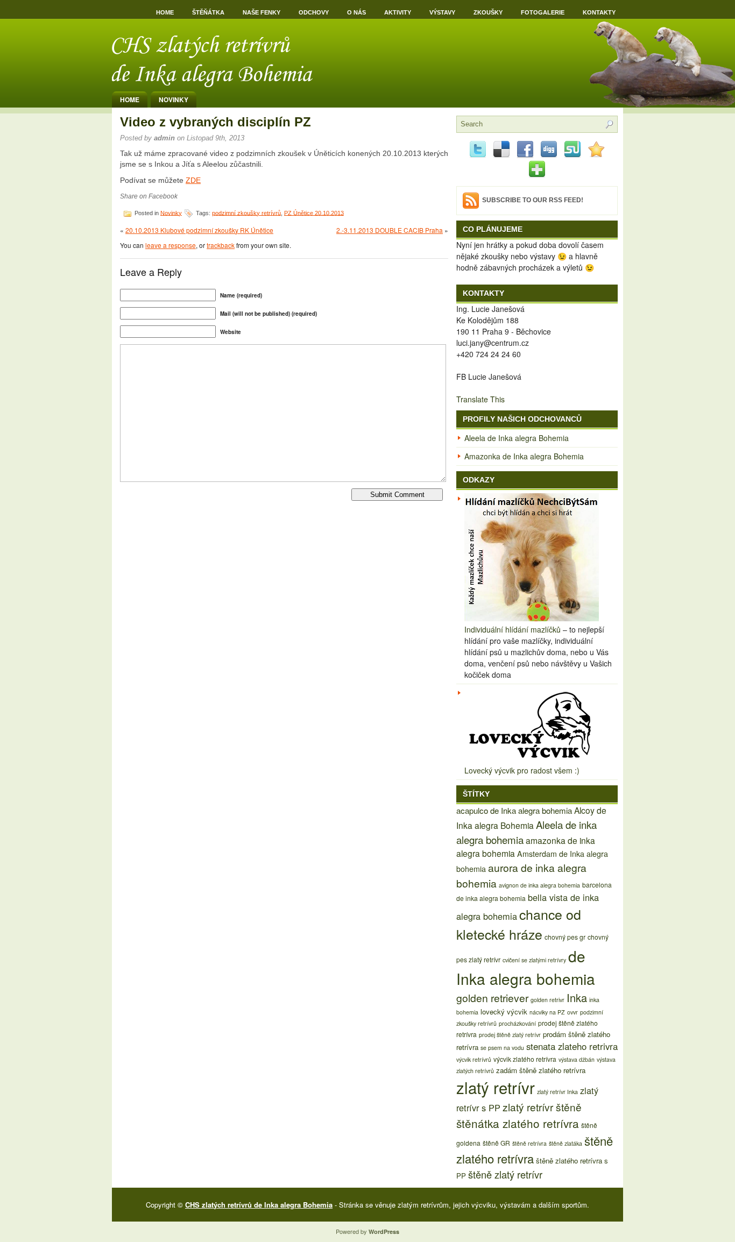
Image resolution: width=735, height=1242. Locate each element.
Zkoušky (488, 12)
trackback (221, 245)
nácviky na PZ (547, 1012)
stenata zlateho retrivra (572, 1046)
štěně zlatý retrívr (505, 1174)
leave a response (170, 245)
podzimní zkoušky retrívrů (246, 212)
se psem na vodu (502, 1048)
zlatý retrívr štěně (542, 1106)
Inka (577, 997)
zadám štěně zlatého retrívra (540, 1070)
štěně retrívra (529, 1143)
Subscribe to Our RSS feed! (532, 200)
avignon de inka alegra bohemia (539, 885)
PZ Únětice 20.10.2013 (314, 212)
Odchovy (314, 12)
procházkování (517, 1023)
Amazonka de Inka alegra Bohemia (524, 456)
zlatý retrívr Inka (557, 1092)
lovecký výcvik (503, 1011)
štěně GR (496, 1142)
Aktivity (397, 12)
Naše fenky (261, 12)
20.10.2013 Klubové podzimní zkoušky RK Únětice (199, 230)
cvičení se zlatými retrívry (534, 960)
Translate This (480, 399)
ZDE (193, 180)
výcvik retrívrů (473, 1059)
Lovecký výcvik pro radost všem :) (521, 770)
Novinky (173, 99)
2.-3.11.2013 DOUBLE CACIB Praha (389, 230)
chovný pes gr (565, 936)
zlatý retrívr (495, 1087)
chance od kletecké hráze (518, 923)
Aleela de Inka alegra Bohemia (516, 437)
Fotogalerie (542, 12)
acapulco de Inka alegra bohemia (514, 810)
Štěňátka (208, 12)
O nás (356, 12)
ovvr (572, 1012)
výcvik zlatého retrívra (524, 1058)
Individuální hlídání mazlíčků (512, 629)
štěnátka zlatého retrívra (517, 1123)
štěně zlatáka (565, 1143)
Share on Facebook (149, 196)
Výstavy (442, 12)
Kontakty (599, 12)
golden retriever (492, 997)
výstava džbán (577, 1059)
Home (165, 12)
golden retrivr (547, 1000)
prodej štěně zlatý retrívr (510, 1035)
